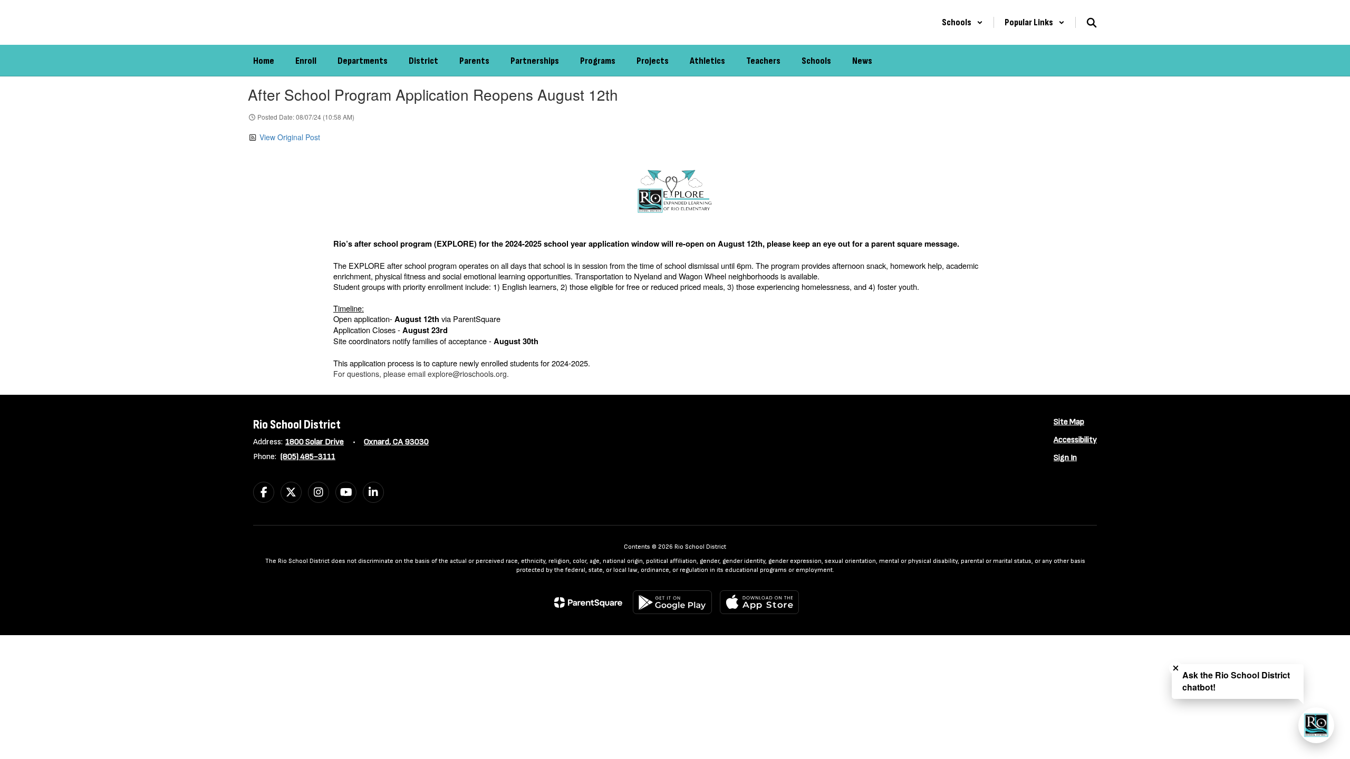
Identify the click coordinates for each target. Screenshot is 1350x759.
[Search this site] (1091, 22)
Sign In (1065, 458)
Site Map (1069, 422)
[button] (962, 22)
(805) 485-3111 (308, 457)
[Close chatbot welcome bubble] (1175, 668)
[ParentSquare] (588, 602)
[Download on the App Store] (759, 602)
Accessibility (1075, 440)
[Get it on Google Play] (672, 602)
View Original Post (289, 137)
